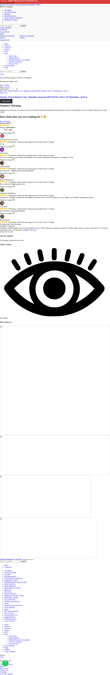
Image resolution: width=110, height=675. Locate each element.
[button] (5, 663)
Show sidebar (4, 85)
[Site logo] (10, 5)
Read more (33, 230)
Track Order (13, 56)
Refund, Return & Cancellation (19, 60)
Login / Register (9, 651)
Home (2, 78)
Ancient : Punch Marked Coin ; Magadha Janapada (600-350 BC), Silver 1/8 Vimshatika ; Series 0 (43, 97)
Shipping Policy (14, 58)
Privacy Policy (13, 64)
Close (2, 74)
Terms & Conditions (15, 62)
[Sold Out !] (34, 91)
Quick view (4, 93)
